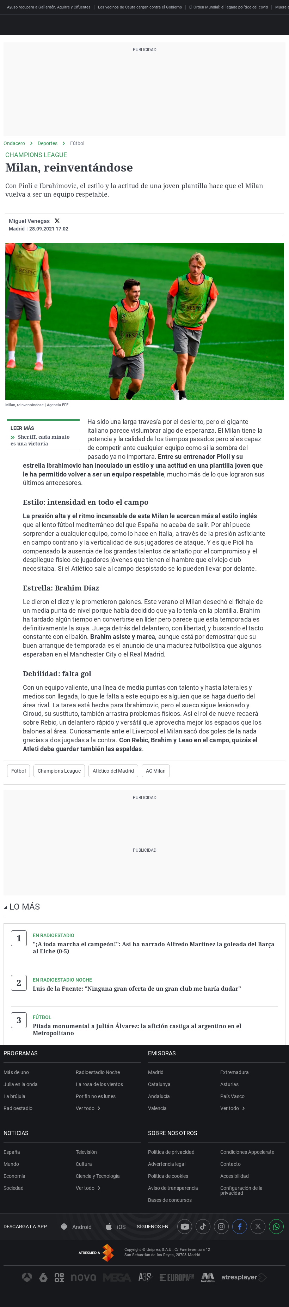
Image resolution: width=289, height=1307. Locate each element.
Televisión (86, 1152)
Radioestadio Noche (98, 1072)
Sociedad (14, 1188)
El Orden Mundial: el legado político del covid (228, 7)
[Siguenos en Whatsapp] (276, 1226)
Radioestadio (18, 1108)
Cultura (84, 1164)
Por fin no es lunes (96, 1096)
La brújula (14, 1096)
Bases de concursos (170, 1200)
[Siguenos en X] (258, 1226)
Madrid (156, 1072)
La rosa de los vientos (99, 1084)
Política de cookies (168, 1176)
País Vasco (232, 1096)
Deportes (47, 143)
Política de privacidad (171, 1152)
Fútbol (77, 143)
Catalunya (159, 1084)
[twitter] (57, 221)
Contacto (230, 1164)
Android (81, 1227)
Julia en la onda (21, 1084)
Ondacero (14, 143)
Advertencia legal (166, 1164)
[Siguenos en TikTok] (203, 1226)
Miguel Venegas (29, 221)
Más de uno (16, 1072)
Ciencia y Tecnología (98, 1176)
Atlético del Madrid (113, 771)
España (12, 1152)
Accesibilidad (234, 1176)
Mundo (11, 1164)
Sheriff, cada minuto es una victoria (40, 440)
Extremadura (234, 1072)
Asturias (229, 1084)
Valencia (157, 1108)
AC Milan (156, 771)
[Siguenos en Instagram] (221, 1226)
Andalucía (159, 1096)
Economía (14, 1176)
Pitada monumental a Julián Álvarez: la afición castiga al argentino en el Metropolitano (137, 1029)
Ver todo (85, 1108)
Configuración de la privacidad (241, 1190)
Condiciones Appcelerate (247, 1152)
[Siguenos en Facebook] (239, 1226)
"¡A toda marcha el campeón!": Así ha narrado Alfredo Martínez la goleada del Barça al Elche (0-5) (154, 947)
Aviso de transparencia (173, 1188)
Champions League (59, 771)
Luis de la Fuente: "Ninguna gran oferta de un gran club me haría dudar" (137, 989)
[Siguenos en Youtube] (184, 1226)
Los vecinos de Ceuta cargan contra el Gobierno (140, 7)
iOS (121, 1227)
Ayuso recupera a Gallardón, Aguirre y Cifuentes (49, 7)
